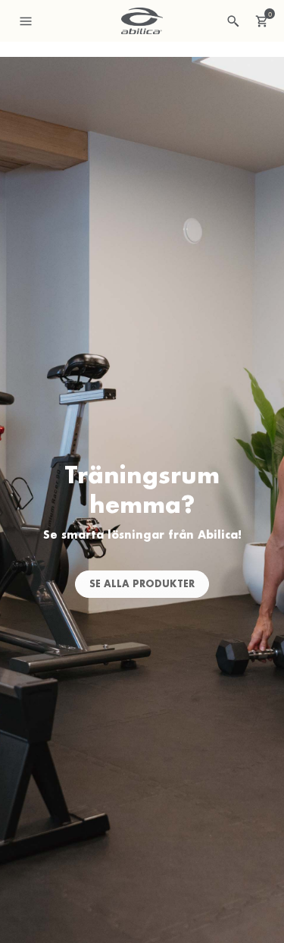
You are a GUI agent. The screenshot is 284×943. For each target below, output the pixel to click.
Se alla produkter (142, 583)
